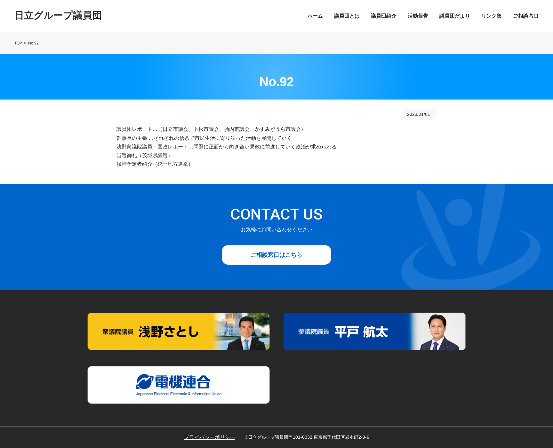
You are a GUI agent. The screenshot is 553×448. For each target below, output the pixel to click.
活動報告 (418, 16)
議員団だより (454, 16)
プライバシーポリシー (209, 437)
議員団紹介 (384, 16)
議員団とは (347, 16)
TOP (18, 43)
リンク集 (491, 16)
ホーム (315, 16)
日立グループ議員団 (58, 15)
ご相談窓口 (526, 16)
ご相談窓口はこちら (276, 255)
